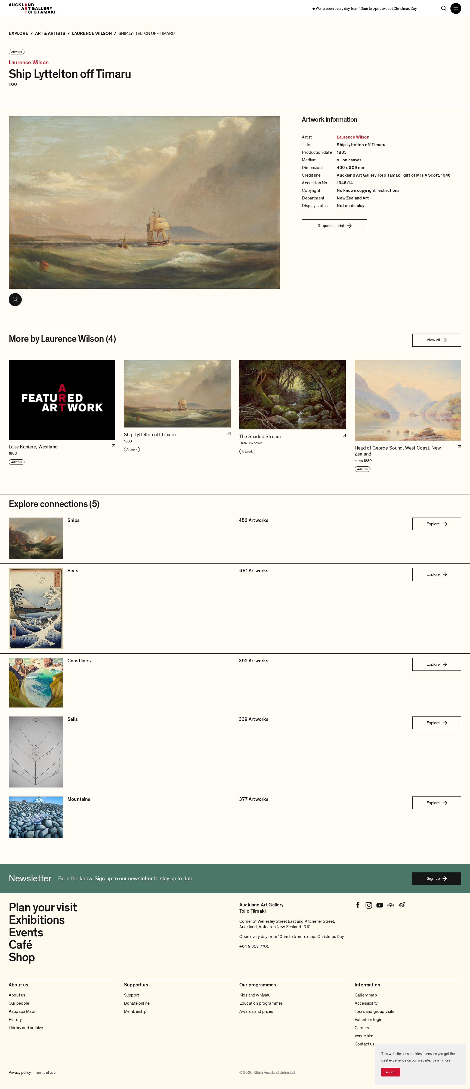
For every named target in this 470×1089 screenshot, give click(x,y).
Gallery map (366, 995)
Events (26, 932)
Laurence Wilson (29, 62)
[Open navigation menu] (455, 8)
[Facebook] (358, 905)
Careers (362, 1028)
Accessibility (366, 1003)
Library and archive (26, 1028)
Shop (22, 957)
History (15, 1020)
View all (433, 340)
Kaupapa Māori (22, 1011)
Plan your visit (43, 907)
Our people (19, 1003)
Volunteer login (368, 1020)
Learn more (441, 1060)
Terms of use (45, 1072)
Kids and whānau (254, 995)
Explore (433, 524)
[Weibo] (401, 905)
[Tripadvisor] (390, 905)
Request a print (331, 225)
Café (20, 945)
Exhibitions (36, 920)
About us (17, 995)
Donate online (137, 1003)
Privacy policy (20, 1072)
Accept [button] (390, 1072)
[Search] (443, 8)
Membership (135, 1011)
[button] (62, 416)
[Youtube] (379, 905)
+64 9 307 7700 (254, 946)
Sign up (433, 878)
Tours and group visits (374, 1011)
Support (131, 995)
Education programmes (261, 1003)
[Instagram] (369, 905)
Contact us (365, 1044)
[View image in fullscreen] (15, 299)
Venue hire (364, 1036)
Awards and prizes (256, 1011)
